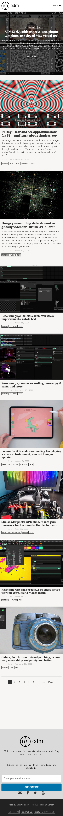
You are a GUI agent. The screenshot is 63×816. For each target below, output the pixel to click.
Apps (4, 464)
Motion (23, 27)
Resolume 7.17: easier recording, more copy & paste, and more (31, 385)
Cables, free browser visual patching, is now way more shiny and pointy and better (30, 658)
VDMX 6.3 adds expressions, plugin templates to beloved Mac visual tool (31, 33)
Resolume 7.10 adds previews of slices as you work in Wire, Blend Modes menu (30, 591)
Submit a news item (44, 812)
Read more (31, 56)
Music (12, 255)
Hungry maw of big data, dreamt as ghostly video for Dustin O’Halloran (28, 225)
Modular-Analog (14, 532)
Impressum (14, 812)
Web (16, 667)
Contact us (27, 812)
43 (43, 682)
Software (32, 27)
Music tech (14, 163)
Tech (40, 27)
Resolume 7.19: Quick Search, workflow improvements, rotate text (27, 317)
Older (50, 682)
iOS (9, 464)
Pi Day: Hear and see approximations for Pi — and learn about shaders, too (29, 134)
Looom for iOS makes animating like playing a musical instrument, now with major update (31, 454)
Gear (4, 532)
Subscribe (31, 787)
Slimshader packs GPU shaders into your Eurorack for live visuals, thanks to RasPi (29, 523)
